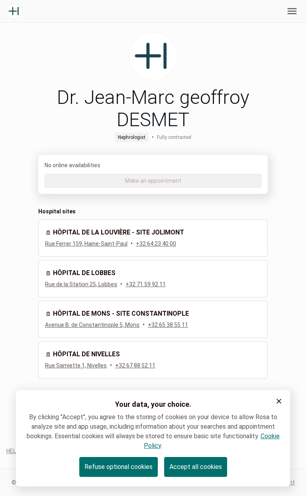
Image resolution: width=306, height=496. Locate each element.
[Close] (279, 401)
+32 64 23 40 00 (156, 243)
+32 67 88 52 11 (135, 365)
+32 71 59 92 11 (146, 284)
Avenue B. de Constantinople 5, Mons (92, 325)
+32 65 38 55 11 (168, 325)
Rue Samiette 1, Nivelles (76, 365)
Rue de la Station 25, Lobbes (81, 284)
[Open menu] (292, 11)
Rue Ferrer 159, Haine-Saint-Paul (86, 243)
